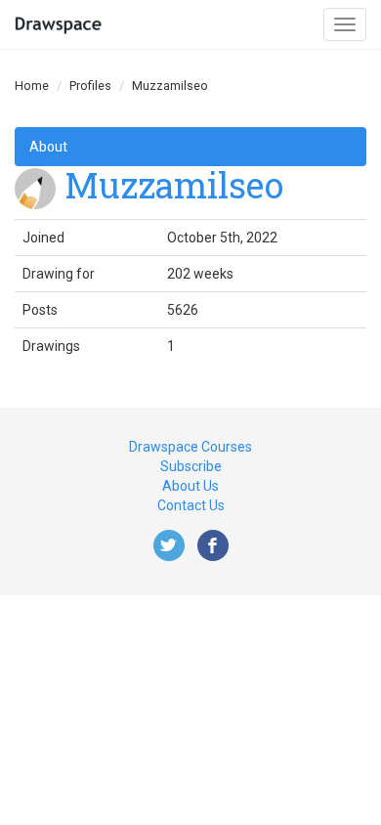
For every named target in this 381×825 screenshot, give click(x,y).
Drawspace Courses (190, 447)
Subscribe (191, 466)
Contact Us (191, 505)
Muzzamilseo (173, 184)
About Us (190, 486)
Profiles (90, 85)
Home (32, 85)
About (48, 146)
